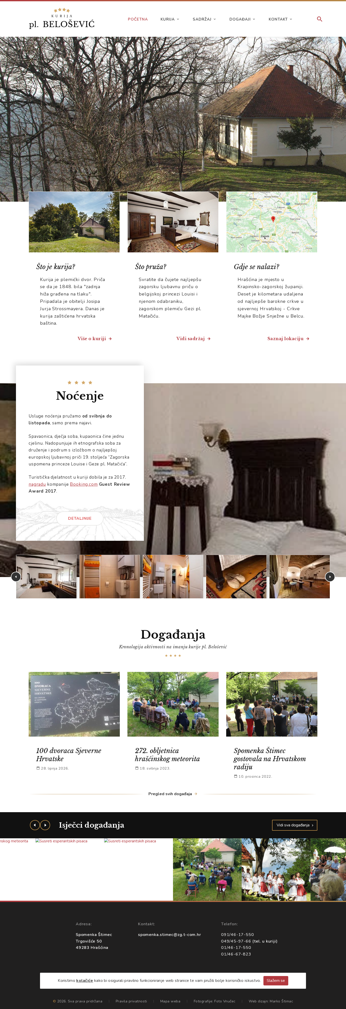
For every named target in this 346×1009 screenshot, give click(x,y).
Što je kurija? (55, 267)
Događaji (240, 19)
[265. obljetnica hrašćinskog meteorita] (276, 869)
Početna (138, 19)
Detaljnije (80, 518)
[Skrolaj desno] (45, 825)
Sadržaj (202, 19)
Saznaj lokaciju (286, 338)
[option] (173, 119)
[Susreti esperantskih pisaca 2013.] (69, 841)
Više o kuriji (92, 338)
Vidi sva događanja (294, 825)
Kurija (168, 19)
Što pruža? (150, 267)
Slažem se (276, 980)
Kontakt (278, 19)
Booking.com (84, 484)
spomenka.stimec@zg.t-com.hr (169, 934)
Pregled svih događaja (170, 794)
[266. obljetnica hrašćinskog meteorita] (138, 869)
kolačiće (84, 980)
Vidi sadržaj (191, 338)
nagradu (37, 484)
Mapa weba (170, 1001)
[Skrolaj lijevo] (35, 825)
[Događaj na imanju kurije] (46, 577)
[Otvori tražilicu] (320, 19)
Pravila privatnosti (131, 1001)
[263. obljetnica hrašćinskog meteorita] (207, 869)
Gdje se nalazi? (256, 267)
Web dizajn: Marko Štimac (271, 1001)
